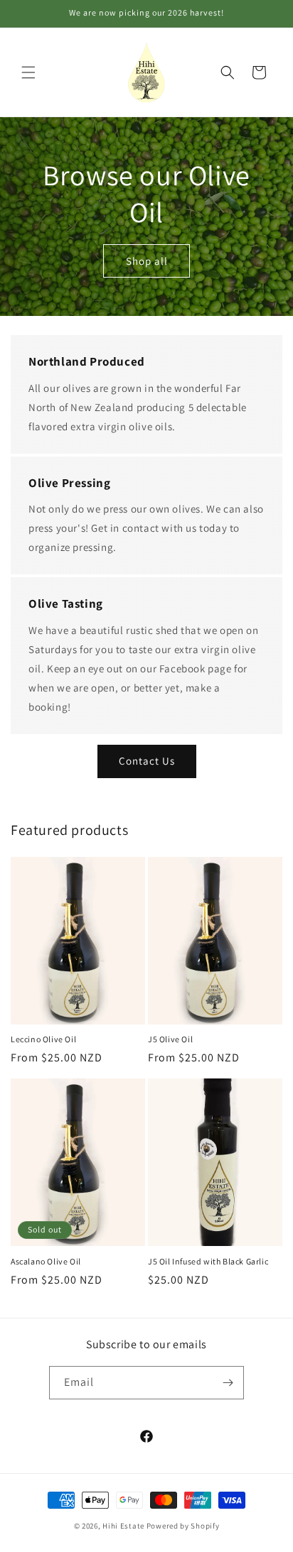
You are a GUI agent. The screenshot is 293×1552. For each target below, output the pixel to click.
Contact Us (147, 760)
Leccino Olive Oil (43, 1039)
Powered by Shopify (183, 1526)
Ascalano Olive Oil (46, 1261)
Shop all (147, 260)
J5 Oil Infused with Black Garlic (208, 1261)
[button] (28, 72)
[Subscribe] (227, 1382)
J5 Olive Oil (170, 1039)
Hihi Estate (123, 1526)
